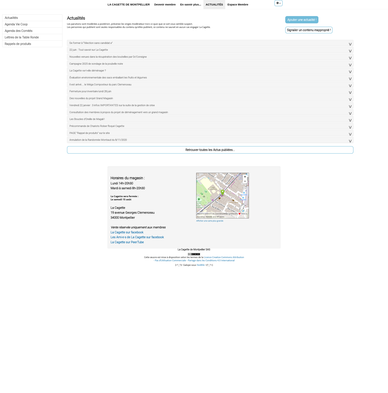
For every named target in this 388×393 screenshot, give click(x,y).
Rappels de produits (18, 44)
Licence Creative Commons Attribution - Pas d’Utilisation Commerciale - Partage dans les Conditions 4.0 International (199, 259)
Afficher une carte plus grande (209, 220)
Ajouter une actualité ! (301, 20)
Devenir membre (165, 4)
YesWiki (201, 264)
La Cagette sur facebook (127, 232)
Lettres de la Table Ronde (22, 37)
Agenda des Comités (18, 31)
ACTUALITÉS (214, 4)
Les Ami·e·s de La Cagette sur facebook (137, 237)
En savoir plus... (190, 4)
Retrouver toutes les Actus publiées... (210, 150)
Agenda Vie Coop (16, 24)
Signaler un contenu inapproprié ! (309, 30)
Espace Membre (237, 4)
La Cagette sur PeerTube (127, 242)
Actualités (11, 18)
